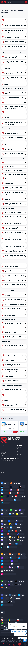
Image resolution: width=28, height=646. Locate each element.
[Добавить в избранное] (11, 432)
